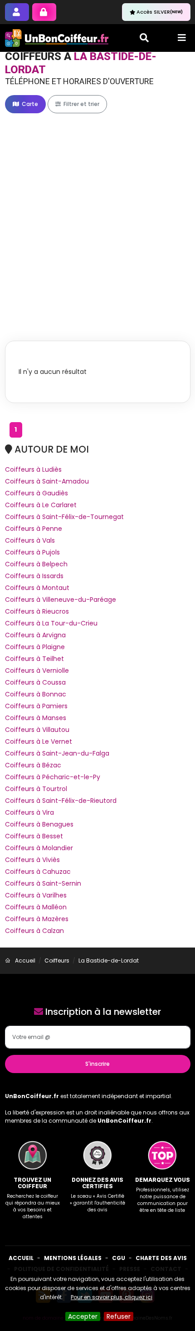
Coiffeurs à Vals (30, 540)
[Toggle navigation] (181, 38)
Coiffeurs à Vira (29, 812)
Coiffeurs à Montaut (37, 587)
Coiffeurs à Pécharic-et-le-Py (52, 776)
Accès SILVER (159, 11)
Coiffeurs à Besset (34, 836)
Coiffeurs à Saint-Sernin (43, 883)
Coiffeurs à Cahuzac (38, 871)
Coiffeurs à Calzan (34, 930)
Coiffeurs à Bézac (33, 765)
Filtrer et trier (80, 104)
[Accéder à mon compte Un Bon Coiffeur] (44, 12)
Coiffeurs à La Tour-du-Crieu (51, 623)
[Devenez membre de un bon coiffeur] (17, 12)
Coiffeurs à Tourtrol (36, 788)
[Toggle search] (144, 38)
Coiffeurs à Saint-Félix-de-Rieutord (61, 800)
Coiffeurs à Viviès (32, 859)
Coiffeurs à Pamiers (36, 706)
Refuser (119, 1316)
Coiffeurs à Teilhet (34, 658)
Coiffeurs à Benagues (39, 824)
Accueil (21, 1258)
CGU (118, 1258)
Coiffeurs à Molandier (39, 847)
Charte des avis (161, 1258)
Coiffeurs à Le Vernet (38, 741)
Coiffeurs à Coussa (35, 682)
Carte (29, 104)
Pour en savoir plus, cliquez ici (111, 1297)
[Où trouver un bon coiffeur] (57, 38)
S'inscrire (97, 1064)
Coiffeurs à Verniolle (37, 670)
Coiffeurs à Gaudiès (36, 493)
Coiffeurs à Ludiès (33, 469)
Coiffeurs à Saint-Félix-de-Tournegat (64, 516)
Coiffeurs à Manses (35, 717)
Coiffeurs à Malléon (36, 907)
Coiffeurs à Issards (34, 575)
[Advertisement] (97, 217)
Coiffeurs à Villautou (37, 729)
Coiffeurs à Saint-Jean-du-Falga (57, 753)
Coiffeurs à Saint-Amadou (47, 481)
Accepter (83, 1316)
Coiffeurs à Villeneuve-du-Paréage (60, 599)
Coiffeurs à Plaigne (35, 646)
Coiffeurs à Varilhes (36, 895)
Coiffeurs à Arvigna (35, 635)
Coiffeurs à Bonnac (35, 694)
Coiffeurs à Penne (33, 528)
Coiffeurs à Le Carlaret (41, 504)
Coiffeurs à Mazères (36, 918)
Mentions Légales (73, 1258)
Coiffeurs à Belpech (36, 564)
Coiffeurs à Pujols (32, 552)
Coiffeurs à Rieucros (37, 611)
